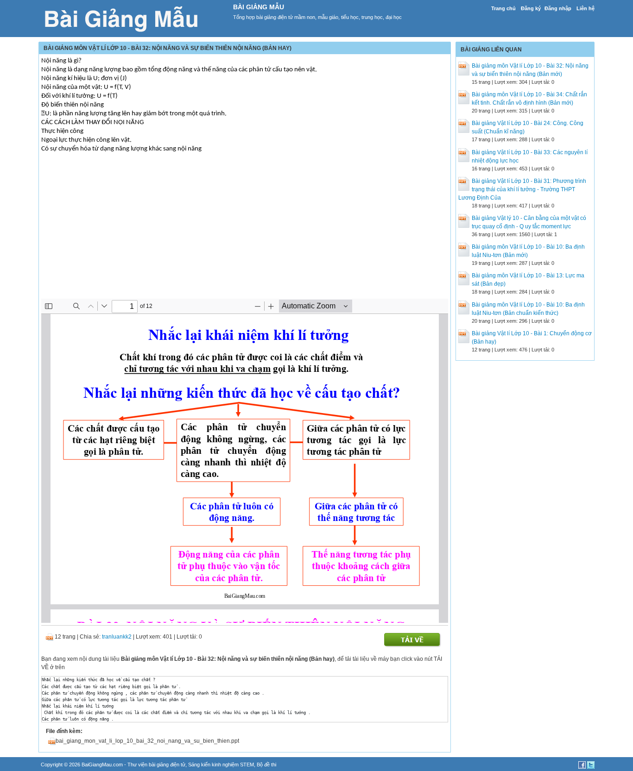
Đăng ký (531, 8)
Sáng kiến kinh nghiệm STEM (221, 764)
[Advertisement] (244, 234)
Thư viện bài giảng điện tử (156, 764)
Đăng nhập (557, 8)
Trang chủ (503, 8)
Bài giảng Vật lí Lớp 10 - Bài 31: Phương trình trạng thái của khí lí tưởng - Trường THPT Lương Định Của (522, 189)
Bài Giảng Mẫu (258, 7)
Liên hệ (585, 8)
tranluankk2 (117, 636)
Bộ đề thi (266, 764)
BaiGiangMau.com (102, 764)
